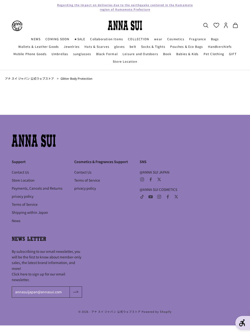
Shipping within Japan (30, 212)
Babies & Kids (187, 54)
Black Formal (107, 54)
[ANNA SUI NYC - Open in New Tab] (17, 25)
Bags (215, 39)
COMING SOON (57, 39)
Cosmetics (175, 39)
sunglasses (82, 54)
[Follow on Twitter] (159, 179)
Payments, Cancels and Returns (37, 188)
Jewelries (72, 46)
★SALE (79, 39)
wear (158, 39)
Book (167, 54)
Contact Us (20, 172)
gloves (119, 46)
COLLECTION (138, 39)
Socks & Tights (153, 46)
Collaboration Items (106, 39)
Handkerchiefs (220, 46)
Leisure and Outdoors (140, 54)
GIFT (233, 54)
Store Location (125, 61)
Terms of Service (25, 204)
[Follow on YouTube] (150, 196)
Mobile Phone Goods (30, 54)
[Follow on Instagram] (142, 179)
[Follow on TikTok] (142, 196)
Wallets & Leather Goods (38, 46)
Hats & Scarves (96, 46)
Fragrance (197, 39)
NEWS (36, 39)
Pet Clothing (214, 54)
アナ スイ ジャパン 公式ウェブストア (29, 78)
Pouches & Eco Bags (186, 46)
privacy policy (22, 196)
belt (133, 46)
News (16, 220)
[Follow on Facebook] (150, 179)
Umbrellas (60, 54)
